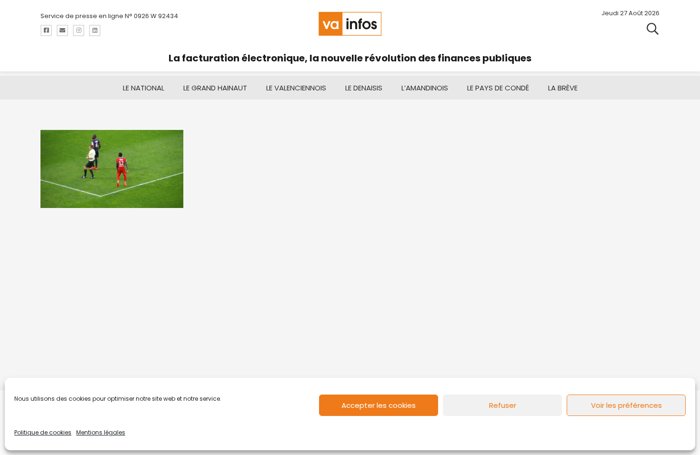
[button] (653, 28)
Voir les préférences (626, 405)
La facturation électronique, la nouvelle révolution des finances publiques (350, 58)
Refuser (502, 405)
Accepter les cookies (378, 405)
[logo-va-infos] (350, 24)
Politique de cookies (42, 432)
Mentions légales (100, 432)
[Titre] (46, 30)
